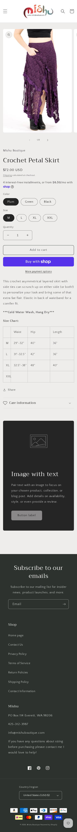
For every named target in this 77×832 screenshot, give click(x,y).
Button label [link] (26, 515)
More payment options (38, 271)
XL (35, 218)
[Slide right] (47, 140)
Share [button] (12, 390)
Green (29, 201)
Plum (10, 201)
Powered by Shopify (48, 825)
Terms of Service (19, 663)
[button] (5, 11)
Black (48, 201)
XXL (50, 218)
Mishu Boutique (33, 825)
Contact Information (21, 691)
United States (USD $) (36, 795)
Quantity (8, 226)
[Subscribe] (64, 604)
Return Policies (18, 672)
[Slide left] (29, 140)
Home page (15, 635)
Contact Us (15, 644)
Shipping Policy (18, 682)
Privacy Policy (17, 654)
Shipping (7, 175)
